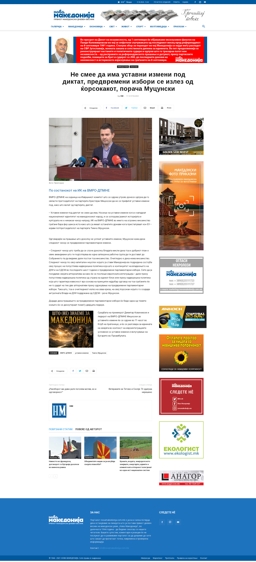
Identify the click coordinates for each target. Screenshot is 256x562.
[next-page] (55, 476)
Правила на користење (187, 558)
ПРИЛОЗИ (178, 26)
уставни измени (82, 353)
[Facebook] (195, 2)
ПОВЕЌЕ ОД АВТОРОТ (88, 429)
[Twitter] (80, 371)
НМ (121, 96)
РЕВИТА (176, 2)
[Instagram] (200, 2)
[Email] (87, 371)
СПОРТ (139, 26)
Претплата (169, 558)
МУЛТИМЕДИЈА (158, 26)
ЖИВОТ (125, 26)
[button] (203, 26)
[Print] (93, 371)
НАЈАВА (185, 2)
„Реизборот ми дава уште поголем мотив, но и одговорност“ (72, 390)
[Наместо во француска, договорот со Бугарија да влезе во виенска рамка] (65, 448)
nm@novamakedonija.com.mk (114, 548)
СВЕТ (112, 26)
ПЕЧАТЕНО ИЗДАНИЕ (162, 2)
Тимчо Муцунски (99, 353)
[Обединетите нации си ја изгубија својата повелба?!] (100, 448)
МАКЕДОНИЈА (75, 26)
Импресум (145, 558)
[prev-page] (51, 476)
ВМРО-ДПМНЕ (66, 353)
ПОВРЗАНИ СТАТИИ (60, 429)
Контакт (203, 558)
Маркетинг (157, 558)
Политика (134, 67)
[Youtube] (205, 2)
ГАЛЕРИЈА (56, 26)
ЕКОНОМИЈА (96, 26)
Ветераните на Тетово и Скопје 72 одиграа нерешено (130, 390)
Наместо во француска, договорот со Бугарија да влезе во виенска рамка (64, 464)
